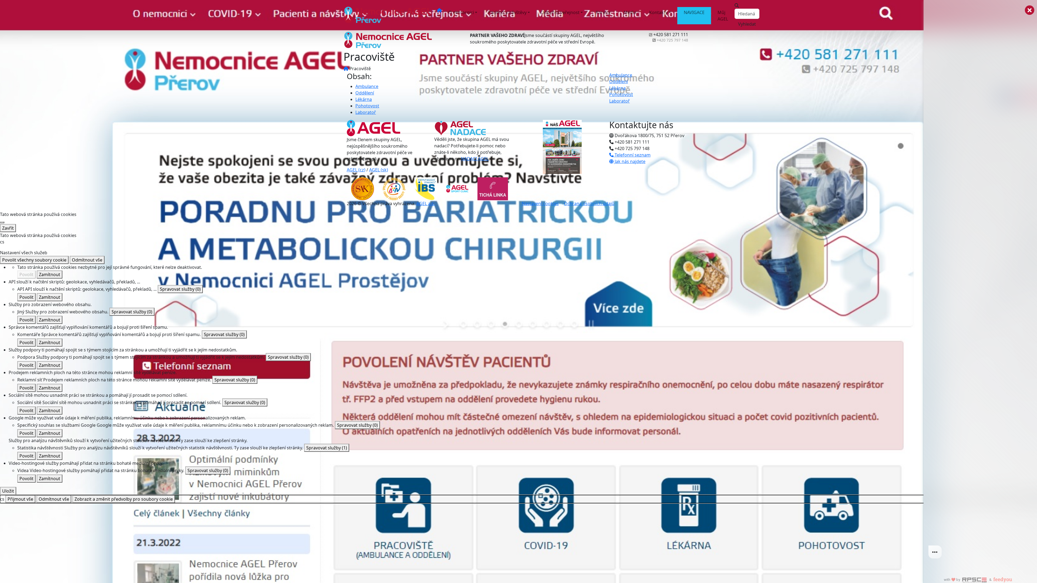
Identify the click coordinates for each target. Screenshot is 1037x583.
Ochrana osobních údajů (589, 203)
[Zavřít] (2, 222)
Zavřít (8, 228)
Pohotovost (367, 106)
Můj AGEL (723, 15)
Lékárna (363, 99)
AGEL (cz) (356, 170)
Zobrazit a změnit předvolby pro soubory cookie (124, 499)
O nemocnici (461, 12)
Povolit (26, 274)
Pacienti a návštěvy (507, 12)
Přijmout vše (20, 499)
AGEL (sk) (378, 170)
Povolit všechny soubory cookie (34, 260)
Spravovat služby (180, 289)
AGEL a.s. (425, 203)
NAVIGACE (694, 12)
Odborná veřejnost (560, 12)
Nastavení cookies (540, 203)
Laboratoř (365, 112)
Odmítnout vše (87, 260)
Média (630, 12)
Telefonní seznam (632, 155)
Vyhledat (747, 24)
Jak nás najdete (629, 161)
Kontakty (658, 12)
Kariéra (603, 12)
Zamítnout (49, 274)
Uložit (8, 491)
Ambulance (366, 86)
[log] (980, 283)
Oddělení (364, 93)
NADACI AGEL (475, 159)
